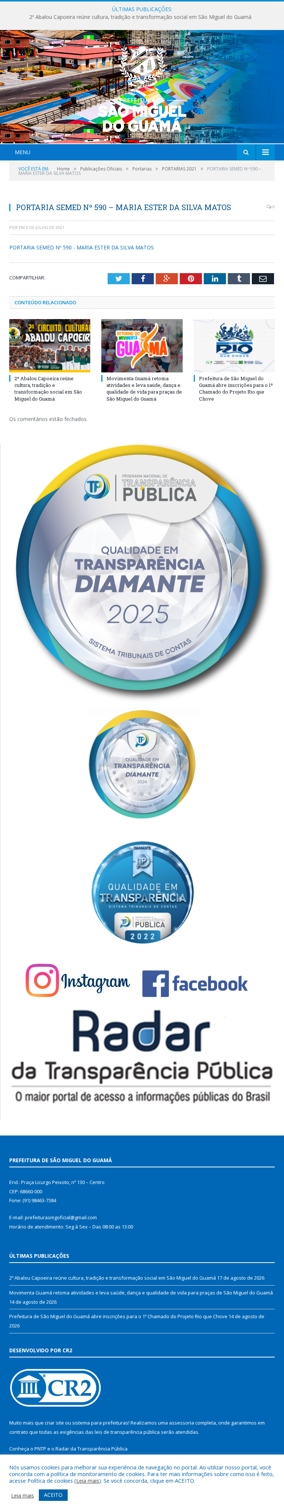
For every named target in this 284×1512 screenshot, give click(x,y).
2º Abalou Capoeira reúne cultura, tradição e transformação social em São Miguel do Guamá (48, 388)
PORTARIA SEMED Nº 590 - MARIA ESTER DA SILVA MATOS (81, 247)
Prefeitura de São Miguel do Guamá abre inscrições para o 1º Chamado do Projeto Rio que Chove (236, 388)
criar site (54, 1422)
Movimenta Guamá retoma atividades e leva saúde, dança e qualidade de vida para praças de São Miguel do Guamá (143, 17)
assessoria (181, 1422)
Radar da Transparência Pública (91, 1448)
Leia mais (87, 1480)
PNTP (40, 1448)
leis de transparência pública (127, 1432)
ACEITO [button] (53, 1494)
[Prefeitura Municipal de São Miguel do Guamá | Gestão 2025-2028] (142, 87)
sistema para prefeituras (100, 1422)
